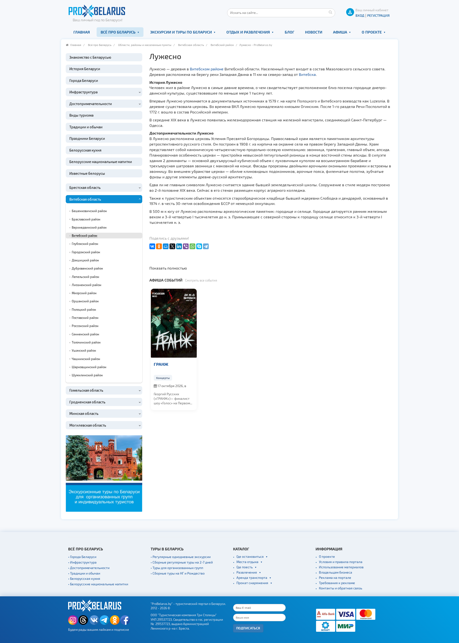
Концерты (163, 377)
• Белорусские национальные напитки (98, 584)
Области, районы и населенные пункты (144, 44)
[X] (172, 246)
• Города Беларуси (82, 557)
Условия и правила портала (340, 562)
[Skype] (199, 246)
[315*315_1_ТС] (104, 473)
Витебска (307, 74)
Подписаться (248, 628)
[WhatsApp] (192, 246)
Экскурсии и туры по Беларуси (181, 32)
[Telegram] (206, 246)
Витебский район (222, 44)
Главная (81, 32)
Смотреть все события (201, 280)
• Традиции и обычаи (84, 573)
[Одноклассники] (159, 246)
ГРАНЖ (161, 364)
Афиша (340, 32)
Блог (289, 32)
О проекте (372, 32)
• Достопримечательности (88, 568)
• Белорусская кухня (84, 578)
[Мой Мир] (166, 246)
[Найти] (330, 12)
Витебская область (191, 44)
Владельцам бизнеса (335, 572)
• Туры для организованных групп (177, 568)
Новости (313, 32)
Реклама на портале (335, 577)
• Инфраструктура (82, 562)
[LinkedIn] (179, 246)
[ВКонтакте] (152, 246)
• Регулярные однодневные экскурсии (181, 557)
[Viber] (186, 246)
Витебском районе (207, 69)
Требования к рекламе (337, 583)
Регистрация (378, 15)
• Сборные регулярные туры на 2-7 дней (182, 562)
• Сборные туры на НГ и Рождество (178, 573)
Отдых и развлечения (248, 32)
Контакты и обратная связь (340, 588)
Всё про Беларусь (118, 32)
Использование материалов (341, 567)
